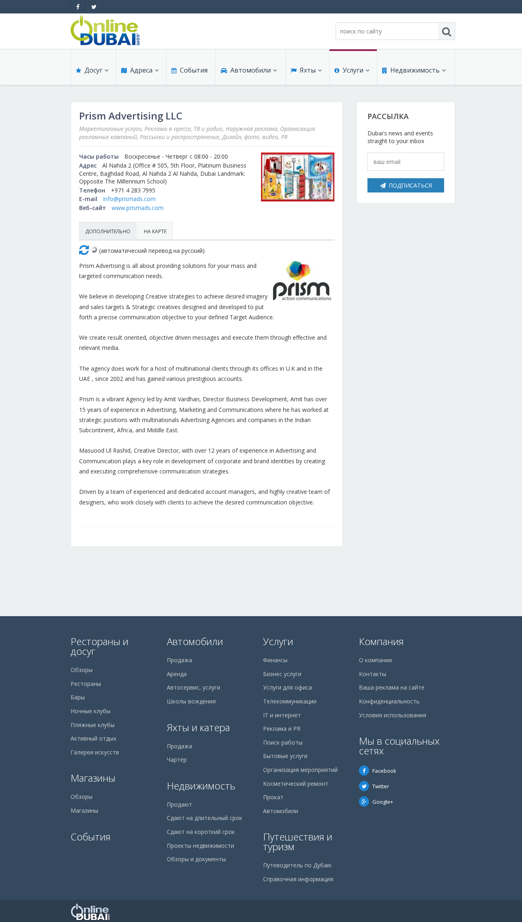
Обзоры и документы (196, 859)
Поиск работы (283, 742)
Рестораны (86, 684)
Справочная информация (298, 879)
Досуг (93, 70)
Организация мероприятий (300, 770)
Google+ (382, 801)
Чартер (177, 759)
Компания (381, 641)
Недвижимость (415, 70)
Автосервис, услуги (193, 687)
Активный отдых (93, 738)
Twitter (380, 786)
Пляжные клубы (93, 725)
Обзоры (82, 670)
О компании (375, 660)
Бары (78, 697)
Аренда (177, 674)
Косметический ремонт (295, 783)
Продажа (179, 660)
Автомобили (250, 70)
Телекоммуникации (289, 701)
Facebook (384, 770)
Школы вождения (191, 701)
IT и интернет (282, 715)
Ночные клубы (91, 711)
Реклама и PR (282, 728)
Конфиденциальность (389, 701)
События (194, 70)
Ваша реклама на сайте (392, 687)
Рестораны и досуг (99, 646)
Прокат (273, 797)
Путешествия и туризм (297, 841)
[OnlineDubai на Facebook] (78, 6)
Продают (179, 804)
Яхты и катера (198, 727)
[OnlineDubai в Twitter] (94, 6)
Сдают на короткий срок (201, 832)
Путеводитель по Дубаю (297, 865)
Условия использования (392, 715)
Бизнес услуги (282, 674)
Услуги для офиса (287, 687)
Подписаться (410, 185)
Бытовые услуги (285, 756)
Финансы (275, 660)
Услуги (353, 70)
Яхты (308, 70)
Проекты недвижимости (200, 845)
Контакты (372, 674)
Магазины (93, 778)
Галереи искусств (95, 752)
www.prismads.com (138, 208)
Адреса (141, 70)
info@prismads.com (129, 199)
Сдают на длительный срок (204, 818)
